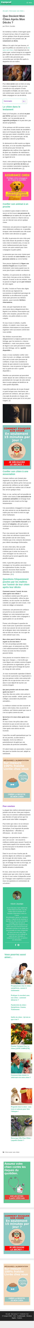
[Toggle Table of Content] (23, 101)
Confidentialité (21, 1316)
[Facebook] (16, 945)
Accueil (5, 11)
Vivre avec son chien (16, 11)
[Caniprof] (6, 2)
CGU (14, 1316)
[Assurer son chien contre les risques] (17, 200)
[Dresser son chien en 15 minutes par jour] (17, 469)
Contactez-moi (24, 1314)
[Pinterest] (18, 945)
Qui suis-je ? (15, 1314)
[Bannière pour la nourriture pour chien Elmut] (17, 801)
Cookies (19, 1318)
